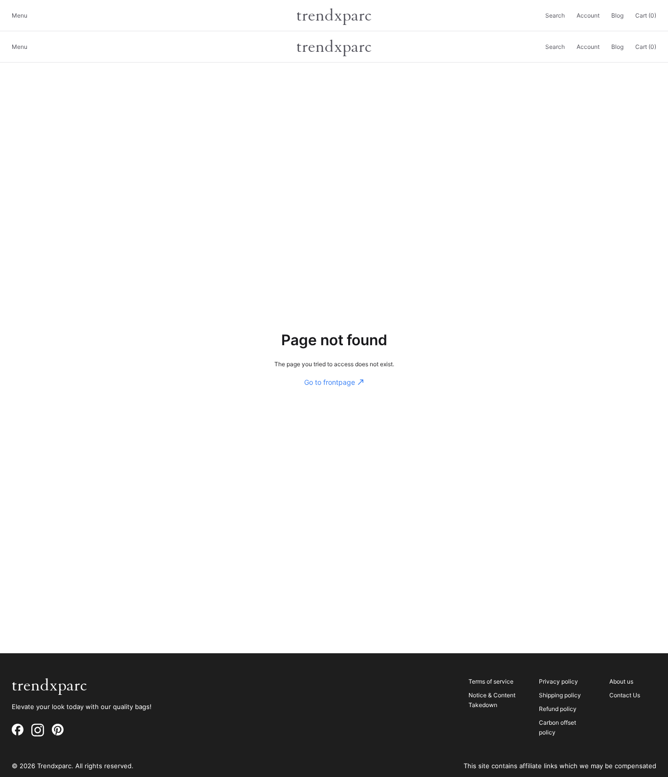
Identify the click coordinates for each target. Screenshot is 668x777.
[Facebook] (17, 730)
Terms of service (490, 681)
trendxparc (334, 15)
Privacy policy (558, 681)
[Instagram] (37, 730)
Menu (19, 15)
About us (621, 681)
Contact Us (624, 695)
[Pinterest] (58, 730)
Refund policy (558, 708)
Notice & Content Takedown (491, 700)
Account (588, 15)
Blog (617, 15)
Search (555, 15)
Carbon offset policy (557, 727)
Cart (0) (645, 15)
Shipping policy (560, 695)
